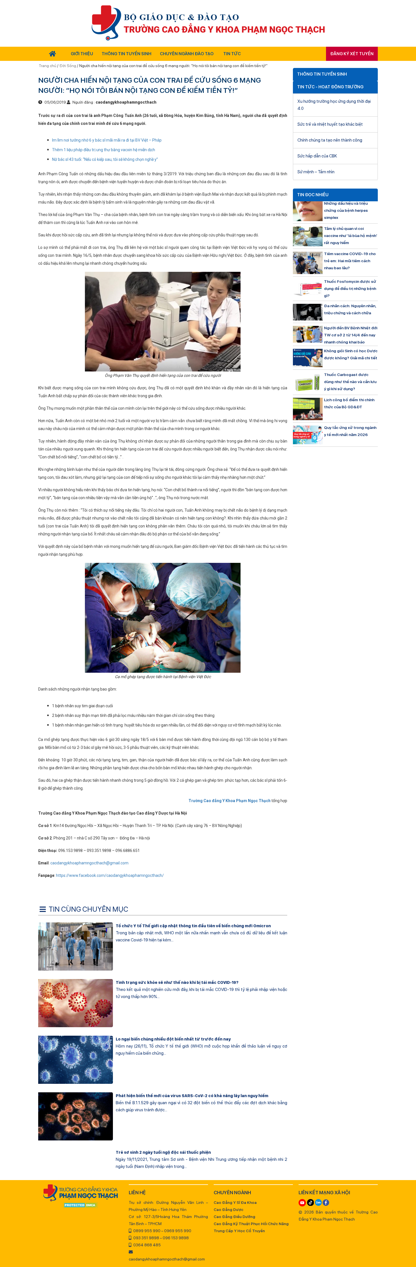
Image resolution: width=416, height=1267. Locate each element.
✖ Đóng (250, 620)
